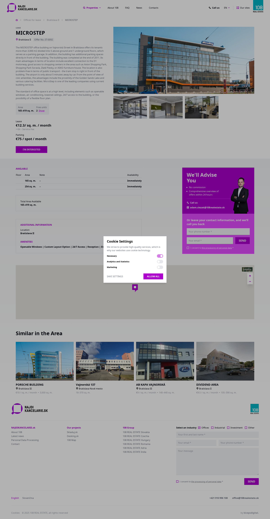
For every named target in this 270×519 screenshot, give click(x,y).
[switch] (160, 256)
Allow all (153, 276)
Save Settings (115, 276)
